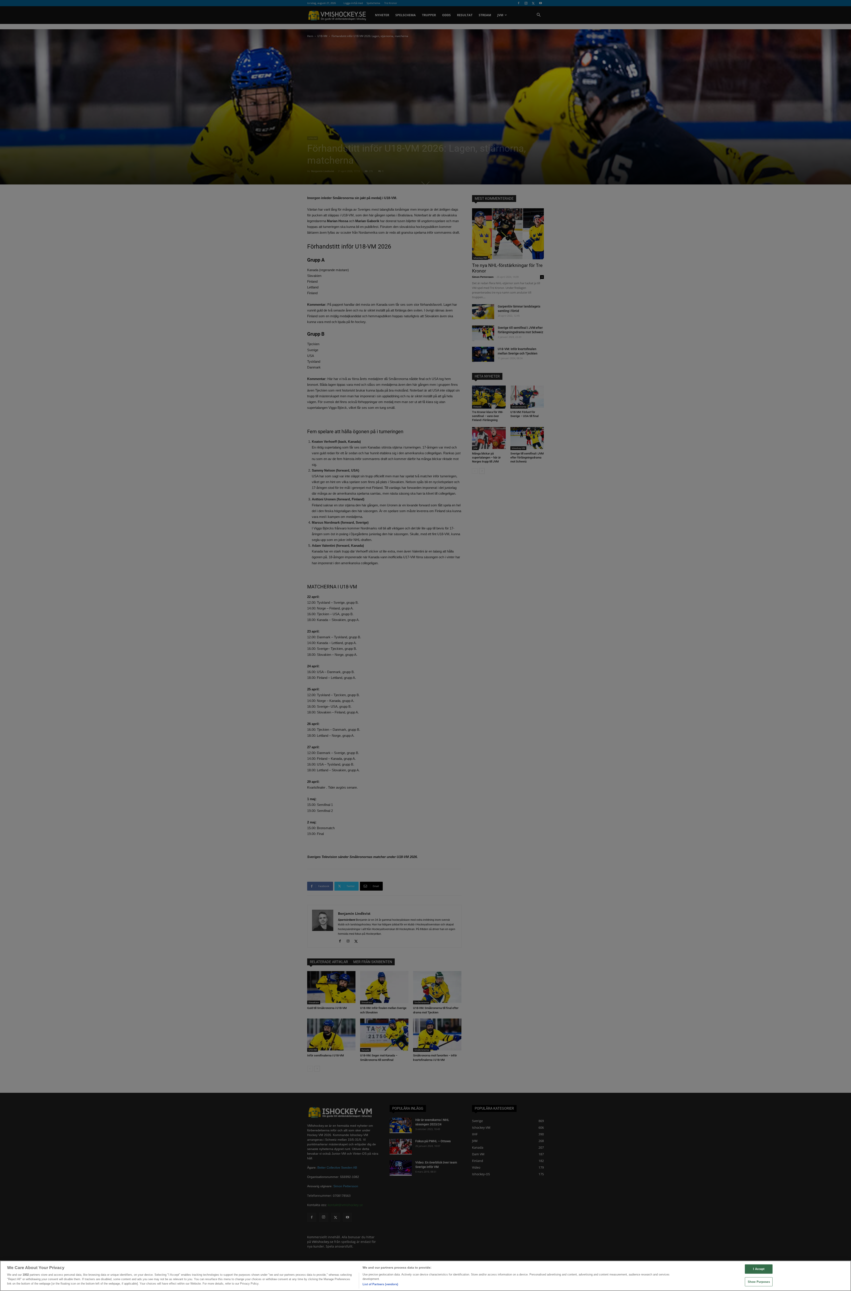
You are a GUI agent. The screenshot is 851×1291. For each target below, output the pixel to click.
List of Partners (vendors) (380, 1284)
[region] (425, 1276)
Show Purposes (759, 1281)
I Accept (758, 1269)
